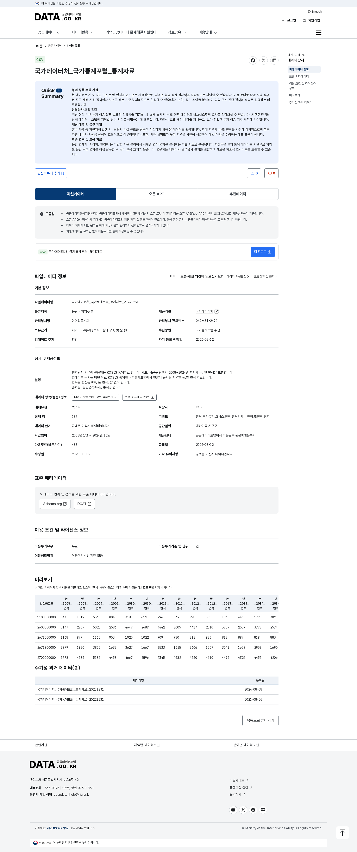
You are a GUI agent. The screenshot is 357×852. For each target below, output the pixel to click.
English (316, 11)
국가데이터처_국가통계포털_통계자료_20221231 (70, 699)
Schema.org (52, 504)
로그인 (291, 20)
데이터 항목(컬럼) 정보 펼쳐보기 (93, 397)
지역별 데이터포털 (147, 745)
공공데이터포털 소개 (82, 828)
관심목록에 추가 (48, 173)
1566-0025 (51, 788)
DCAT (82, 504)
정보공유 (174, 32)
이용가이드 (237, 780)
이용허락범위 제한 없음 (87, 556)
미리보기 (294, 95)
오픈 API (156, 194)
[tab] (75, 194)
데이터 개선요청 (236, 276)
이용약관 (40, 828)
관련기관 (41, 745)
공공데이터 (46, 32)
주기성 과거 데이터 (300, 102)
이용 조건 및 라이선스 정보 (302, 86)
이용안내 (205, 32)
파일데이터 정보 (299, 69)
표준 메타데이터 (299, 76)
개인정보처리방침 (58, 828)
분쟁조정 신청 (239, 787)
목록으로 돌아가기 (260, 720)
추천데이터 (238, 194)
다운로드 (260, 252)
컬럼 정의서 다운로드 (138, 397)
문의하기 (236, 794)
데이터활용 (80, 32)
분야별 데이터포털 (246, 745)
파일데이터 (76, 195)
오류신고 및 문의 (264, 276)
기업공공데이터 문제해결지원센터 (131, 32)
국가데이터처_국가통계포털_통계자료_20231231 (70, 689)
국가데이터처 (204, 311)
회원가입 (314, 20)
